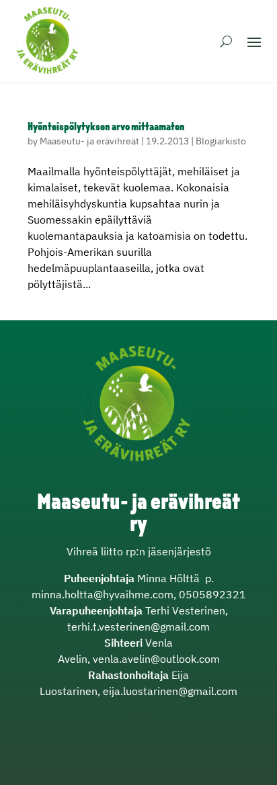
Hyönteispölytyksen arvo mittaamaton (106, 127)
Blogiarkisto (221, 141)
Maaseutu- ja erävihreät (89, 141)
